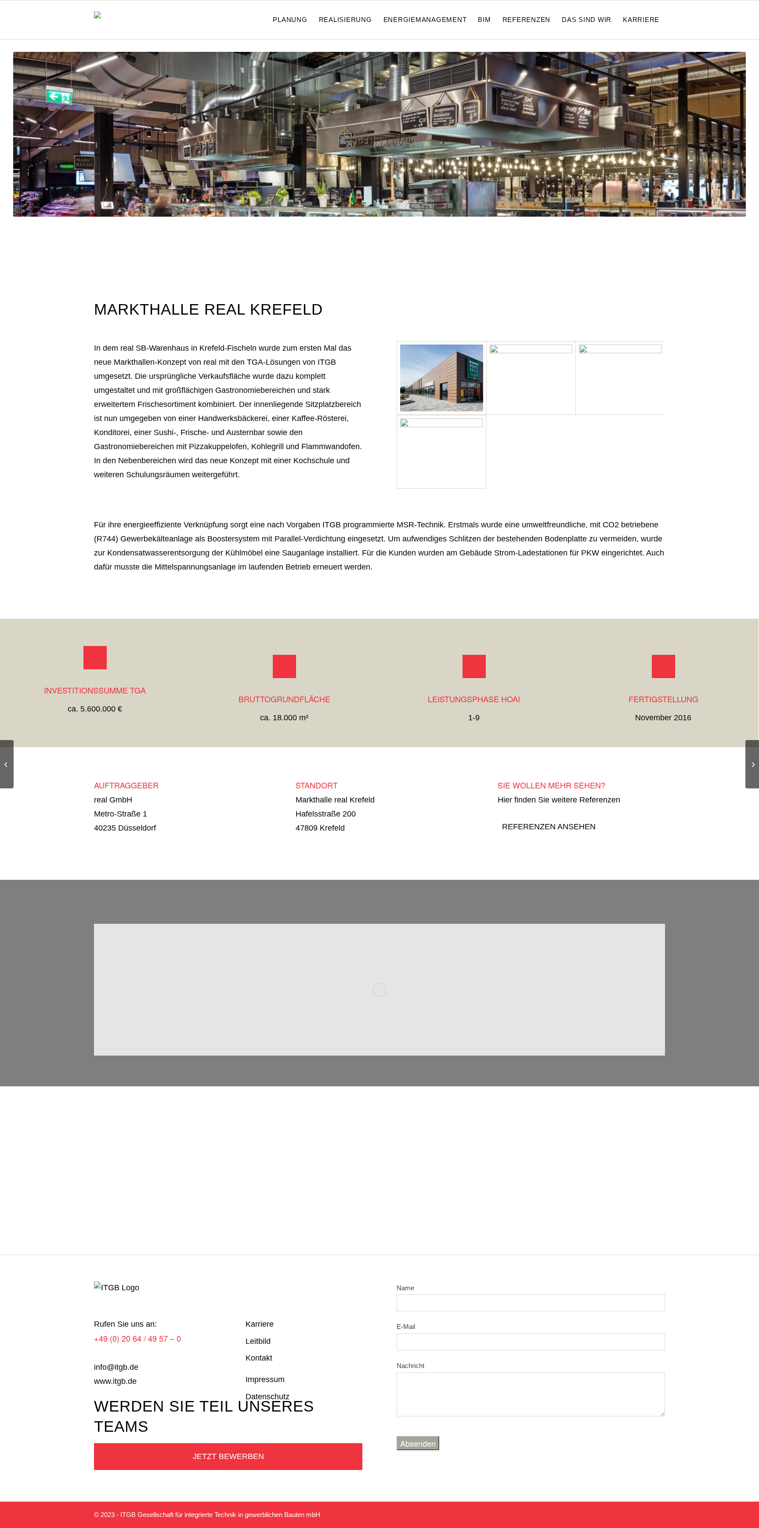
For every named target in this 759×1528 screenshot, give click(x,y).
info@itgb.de (116, 1367)
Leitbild (258, 1341)
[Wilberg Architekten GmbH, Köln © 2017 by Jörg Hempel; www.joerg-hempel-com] (441, 378)
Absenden (418, 1443)
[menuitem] (257, 19)
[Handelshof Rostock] (752, 764)
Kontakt (259, 1358)
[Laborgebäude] (7, 764)
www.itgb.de (115, 1381)
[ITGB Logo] (119, 19)
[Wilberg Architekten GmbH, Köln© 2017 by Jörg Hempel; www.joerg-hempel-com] (441, 452)
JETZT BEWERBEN (228, 1456)
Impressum (265, 1379)
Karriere (260, 1324)
